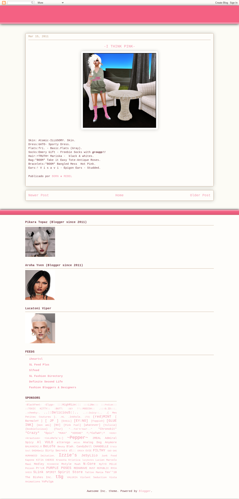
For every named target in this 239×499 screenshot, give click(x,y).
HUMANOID (31, 455)
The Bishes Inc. (39, 477)
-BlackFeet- (33, 404)
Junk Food (109, 455)
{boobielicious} (36, 429)
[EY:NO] (81, 421)
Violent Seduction (93, 477)
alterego (63, 442)
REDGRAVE (80, 468)
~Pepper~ (77, 437)
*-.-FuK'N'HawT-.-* (80, 429)
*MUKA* (62, 433)
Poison (29, 468)
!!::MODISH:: (86, 408)
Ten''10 (111, 472)
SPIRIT (51, 472)
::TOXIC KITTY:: (37, 408)
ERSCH (80, 451)
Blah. (70, 446)
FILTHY (99, 450)
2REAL (97, 438)
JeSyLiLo (89, 455)
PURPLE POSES (58, 468)
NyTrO (102, 464)
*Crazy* (32, 433)
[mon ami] (44, 425)
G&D (109, 451)
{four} (58, 429)
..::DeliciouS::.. (61, 412)
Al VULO (45, 442)
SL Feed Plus (39, 364)
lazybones (88, 460)
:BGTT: (58, 408)
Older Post (200, 195)
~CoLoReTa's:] (53, 438)
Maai (28, 464)
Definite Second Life (46, 381)
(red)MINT (102, 417)
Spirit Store (70, 472)
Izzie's (68, 455)
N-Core (89, 464)
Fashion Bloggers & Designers (52, 387)
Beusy (61, 446)
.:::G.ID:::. (108, 408)
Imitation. (47, 455)
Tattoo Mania (94, 472)
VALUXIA (72, 477)
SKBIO (28, 472)
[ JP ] (52, 421)
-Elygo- (49, 404)
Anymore (111, 442)
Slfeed (34, 370)
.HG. (62, 417)
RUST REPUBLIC (99, 468)
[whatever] (92, 425)
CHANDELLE (100, 446)
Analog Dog (92, 442)
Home (119, 195)
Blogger (145, 491)
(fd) (87, 417)
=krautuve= (32, 438)
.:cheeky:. (32, 412)
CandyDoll (84, 446)
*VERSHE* (77, 433)
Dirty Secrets (56, 450)
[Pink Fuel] (72, 425)
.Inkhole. (75, 417)
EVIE (88, 450)
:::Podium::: (109, 405)
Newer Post (38, 195)
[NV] (57, 425)
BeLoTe (49, 446)
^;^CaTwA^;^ (95, 433)
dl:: (72, 450)
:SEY (70, 408)
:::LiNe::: (90, 404)
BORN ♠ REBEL (62, 176)
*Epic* (49, 433)
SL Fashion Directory (46, 376)
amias (77, 442)
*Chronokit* (107, 429)
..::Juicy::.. (92, 412)
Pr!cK (40, 468)
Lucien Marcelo (106, 460)
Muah (77, 464)
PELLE (113, 464)
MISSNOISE (53, 464)
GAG (115, 451)
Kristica (74, 460)
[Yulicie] (110, 425)
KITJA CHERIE (45, 460)
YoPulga (47, 481)
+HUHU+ (113, 433)
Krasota (61, 460)
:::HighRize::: (69, 404)
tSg (59, 476)
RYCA (114, 468)
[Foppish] (97, 421)
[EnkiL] (66, 421)
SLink (38, 472)
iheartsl (36, 359)
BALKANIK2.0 (33, 446)
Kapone (29, 460)
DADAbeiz (38, 450)
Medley (39, 464)
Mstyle (66, 464)
